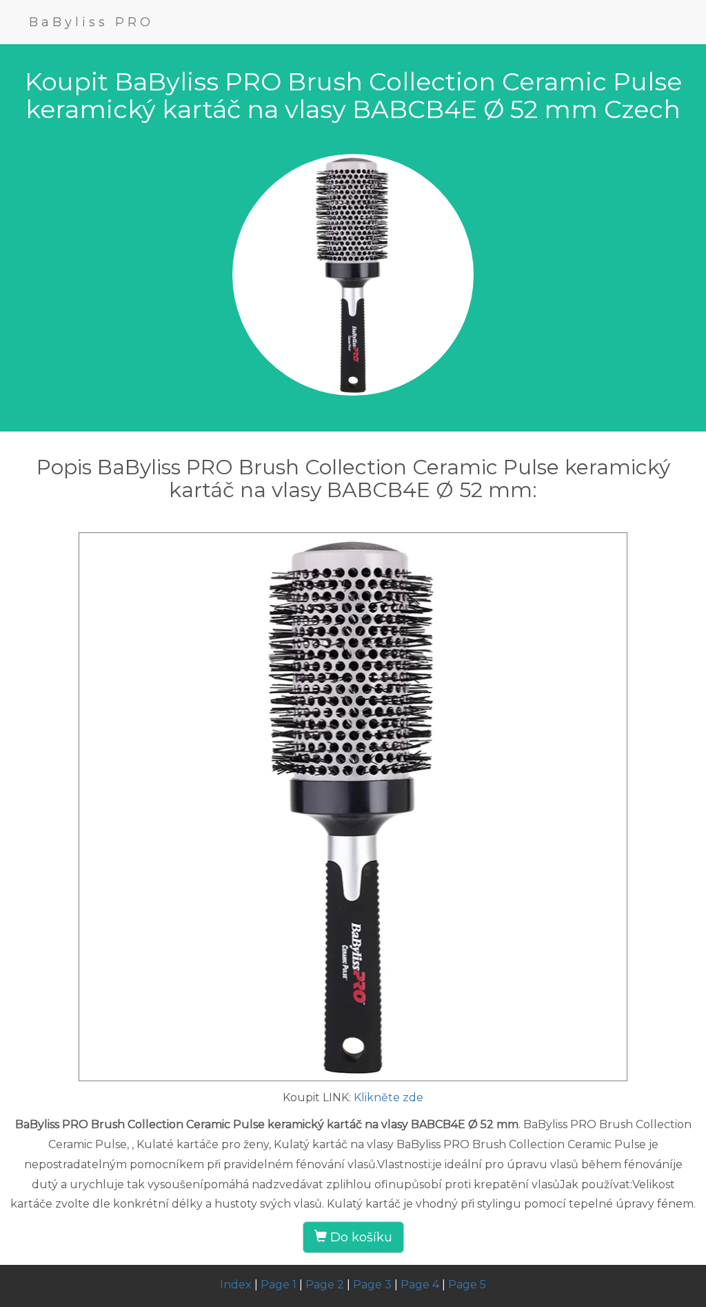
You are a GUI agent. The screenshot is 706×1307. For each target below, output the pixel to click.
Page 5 (467, 1284)
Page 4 (420, 1284)
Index (236, 1284)
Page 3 (372, 1284)
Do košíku (359, 1237)
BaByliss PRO (91, 22)
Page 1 (278, 1284)
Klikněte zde (388, 1097)
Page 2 (324, 1284)
